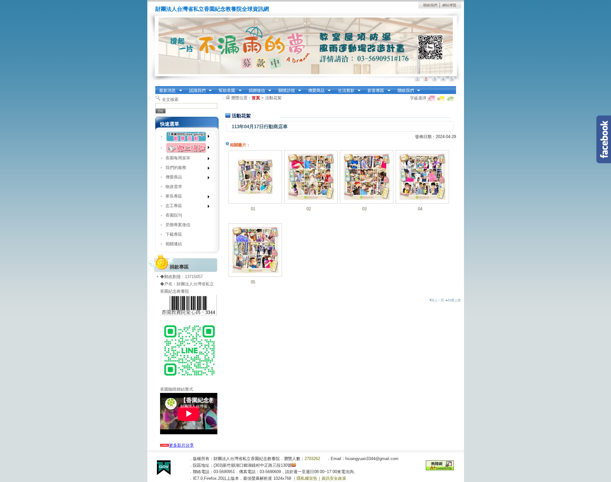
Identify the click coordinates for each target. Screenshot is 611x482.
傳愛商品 (314, 90)
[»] (187, 136)
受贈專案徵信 (177, 224)
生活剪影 (344, 90)
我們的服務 (173, 168)
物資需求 (173, 186)
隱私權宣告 (307, 478)
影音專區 (374, 90)
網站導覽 (449, 5)
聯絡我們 (430, 5)
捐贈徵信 (254, 90)
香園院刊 (173, 215)
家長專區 (171, 197)
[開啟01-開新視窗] (255, 177)
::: (149, 97)
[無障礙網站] (440, 468)
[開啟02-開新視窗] (311, 177)
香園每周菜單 (175, 159)
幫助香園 (225, 90)
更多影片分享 (181, 445)
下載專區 (173, 234)
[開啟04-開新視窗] (422, 177)
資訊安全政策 (333, 478)
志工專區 (171, 207)
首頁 (256, 97)
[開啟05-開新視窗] (255, 250)
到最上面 (454, 300)
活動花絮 (273, 97)
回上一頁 (437, 300)
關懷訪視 (284, 90)
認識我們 (195, 90)
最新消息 (165, 90)
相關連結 (173, 243)
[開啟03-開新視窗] (366, 177)
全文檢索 (170, 99)
